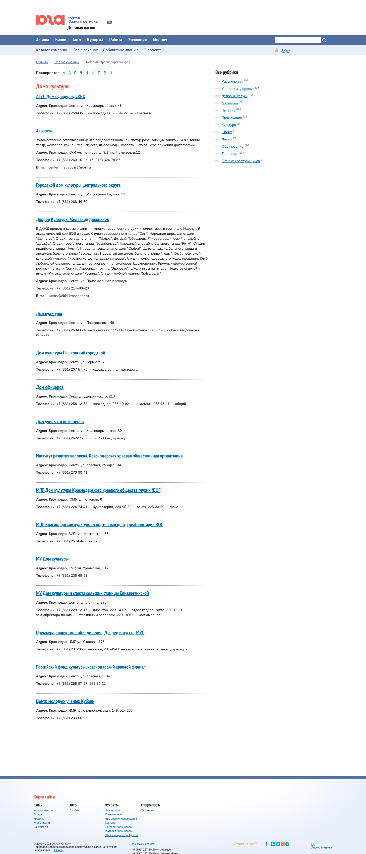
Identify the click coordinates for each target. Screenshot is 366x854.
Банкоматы (41, 826)
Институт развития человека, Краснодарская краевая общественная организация (109, 456)
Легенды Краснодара (118, 826)
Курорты (95, 40)
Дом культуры (49, 313)
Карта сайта (44, 797)
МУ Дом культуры (52, 559)
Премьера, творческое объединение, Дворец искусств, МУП (90, 632)
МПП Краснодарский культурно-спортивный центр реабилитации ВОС (99, 524)
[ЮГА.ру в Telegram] (287, 844)
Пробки (74, 810)
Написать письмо (143, 843)
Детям (227, 139)
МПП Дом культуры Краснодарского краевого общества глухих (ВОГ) (99, 490)
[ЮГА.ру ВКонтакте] (268, 844)
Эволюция (137, 40)
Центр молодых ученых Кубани (65, 701)
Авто (76, 40)
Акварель (44, 131)
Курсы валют (42, 822)
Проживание (232, 117)
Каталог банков (43, 810)
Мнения (160, 40)
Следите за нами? (245, 843)
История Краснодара (118, 830)
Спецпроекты (150, 805)
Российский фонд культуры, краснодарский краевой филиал (91, 667)
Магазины (230, 103)
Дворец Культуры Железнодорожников (72, 219)
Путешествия (113, 814)
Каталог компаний (66, 62)
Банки (60, 40)
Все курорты (113, 810)
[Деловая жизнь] (70, 20)
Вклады (38, 814)
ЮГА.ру (58, 850)
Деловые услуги (234, 96)
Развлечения (232, 81)
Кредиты (39, 818)
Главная (42, 62)
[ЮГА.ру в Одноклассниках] (283, 844)
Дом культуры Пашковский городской (70, 353)
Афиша (42, 40)
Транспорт (230, 154)
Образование (233, 146)
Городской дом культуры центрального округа (78, 185)
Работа (115, 40)
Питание (229, 110)
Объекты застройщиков (241, 161)
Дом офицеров (49, 387)
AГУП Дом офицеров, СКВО (60, 96)
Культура (229, 125)
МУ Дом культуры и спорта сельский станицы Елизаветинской (92, 593)
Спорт (227, 132)
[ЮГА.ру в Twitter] (278, 844)
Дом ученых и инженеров (60, 421)
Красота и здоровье (238, 89)
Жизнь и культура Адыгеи (121, 835)
